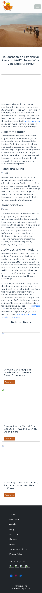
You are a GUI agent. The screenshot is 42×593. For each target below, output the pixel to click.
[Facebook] (11, 576)
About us (13, 534)
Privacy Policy (15, 554)
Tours (12, 515)
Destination (14, 519)
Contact (13, 539)
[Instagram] (16, 576)
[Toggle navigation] (37, 6)
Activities (13, 524)
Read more (9, 382)
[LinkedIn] (21, 576)
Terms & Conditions (18, 549)
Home (12, 545)
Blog (11, 530)
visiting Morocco (32, 121)
